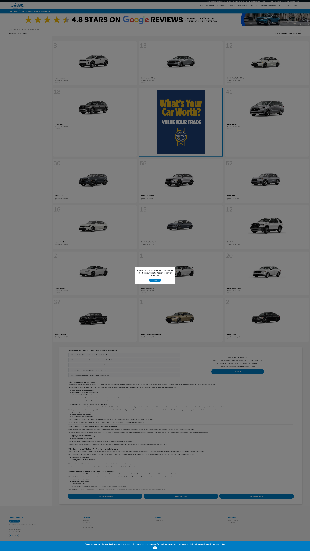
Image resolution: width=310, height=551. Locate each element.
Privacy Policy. (220, 544)
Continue (155, 280)
